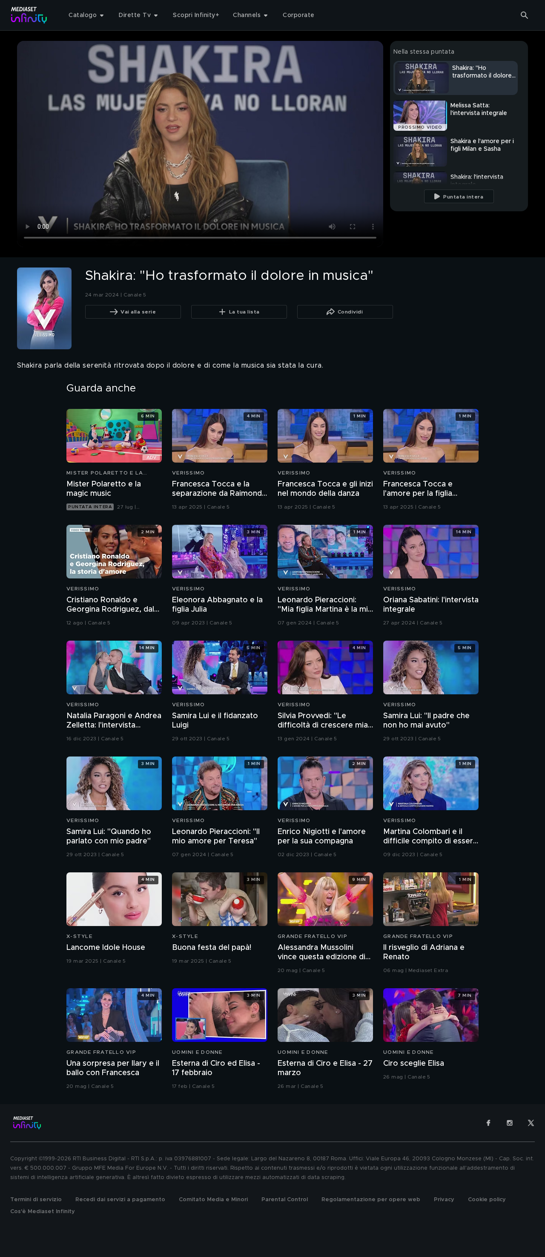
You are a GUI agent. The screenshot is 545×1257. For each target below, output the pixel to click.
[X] (531, 1123)
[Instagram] (509, 1123)
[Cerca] (524, 15)
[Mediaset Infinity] (29, 15)
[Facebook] (488, 1123)
